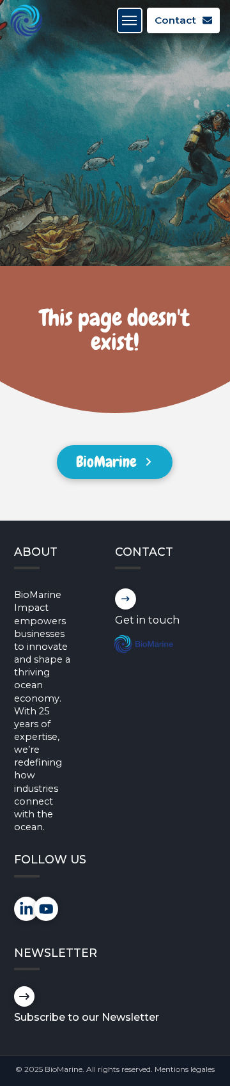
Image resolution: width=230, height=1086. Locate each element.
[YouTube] (46, 909)
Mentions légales (185, 1069)
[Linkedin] (26, 909)
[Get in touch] (125, 599)
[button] (129, 20)
